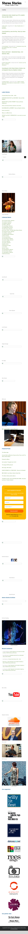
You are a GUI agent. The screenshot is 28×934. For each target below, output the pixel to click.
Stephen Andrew (6, 81)
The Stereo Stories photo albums (9, 475)
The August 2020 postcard (7, 464)
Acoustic (20, 62)
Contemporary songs (20, 46)
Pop (25, 62)
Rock (11, 47)
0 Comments (14, 47)
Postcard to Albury (5, 459)
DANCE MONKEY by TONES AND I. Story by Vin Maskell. (14, 470)
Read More (4, 28)
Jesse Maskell (5, 46)
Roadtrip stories (6, 47)
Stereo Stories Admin (6, 62)
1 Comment (7, 63)
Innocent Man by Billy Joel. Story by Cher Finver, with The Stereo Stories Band (14, 456)
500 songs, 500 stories (6, 467)
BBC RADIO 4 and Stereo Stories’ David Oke (11, 473)
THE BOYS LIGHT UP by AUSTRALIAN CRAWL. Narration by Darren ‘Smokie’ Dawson (14, 479)
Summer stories (17, 82)
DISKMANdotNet (15, 929)
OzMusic (18, 81)
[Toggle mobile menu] (25, 2)
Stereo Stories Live (10, 82)
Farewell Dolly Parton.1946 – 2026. (14, 659)
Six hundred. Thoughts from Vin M (9, 462)
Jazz (23, 62)
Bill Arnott (4, 661)
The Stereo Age (5, 452)
